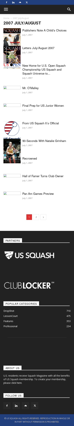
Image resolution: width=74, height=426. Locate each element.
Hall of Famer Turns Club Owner (43, 176)
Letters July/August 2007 (38, 48)
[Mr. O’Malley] (12, 92)
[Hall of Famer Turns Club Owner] (12, 180)
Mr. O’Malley (30, 88)
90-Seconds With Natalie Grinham (44, 141)
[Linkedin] (13, 2)
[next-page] (43, 217)
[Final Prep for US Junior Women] (12, 111)
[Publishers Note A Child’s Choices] (12, 39)
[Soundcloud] (20, 2)
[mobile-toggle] (5, 9)
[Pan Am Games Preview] (12, 199)
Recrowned (29, 158)
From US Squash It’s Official (40, 123)
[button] (69, 9)
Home (6, 18)
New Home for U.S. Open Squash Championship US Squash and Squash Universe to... (44, 69)
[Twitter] (26, 2)
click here (16, 382)
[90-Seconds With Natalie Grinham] (12, 151)
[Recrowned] (12, 167)
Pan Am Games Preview (38, 193)
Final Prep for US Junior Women (43, 105)
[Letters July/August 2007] (12, 57)
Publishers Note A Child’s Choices (44, 30)
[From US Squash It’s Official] (12, 131)
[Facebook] (6, 2)
